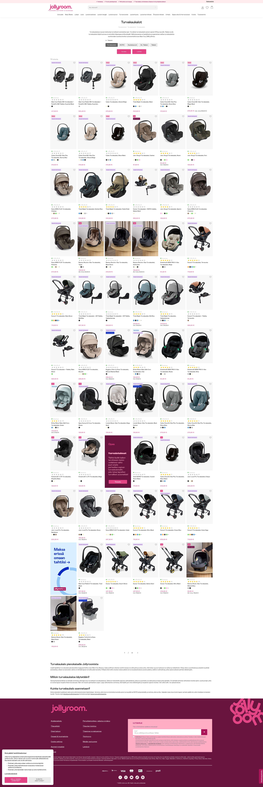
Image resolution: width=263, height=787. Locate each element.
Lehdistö (86, 747)
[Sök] (155, 7)
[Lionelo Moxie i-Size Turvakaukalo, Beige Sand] (106, 427)
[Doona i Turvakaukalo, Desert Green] (106, 588)
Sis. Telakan (144, 45)
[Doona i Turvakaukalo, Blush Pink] (112, 588)
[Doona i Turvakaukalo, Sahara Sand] (108, 588)
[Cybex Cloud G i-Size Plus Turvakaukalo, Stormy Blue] (165, 427)
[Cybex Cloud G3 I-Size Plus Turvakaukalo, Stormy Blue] (163, 106)
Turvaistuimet (122, 27)
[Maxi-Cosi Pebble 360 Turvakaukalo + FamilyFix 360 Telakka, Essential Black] (52, 106)
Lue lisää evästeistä (11, 774)
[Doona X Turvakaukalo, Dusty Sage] (194, 267)
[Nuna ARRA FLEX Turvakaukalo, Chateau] (52, 213)
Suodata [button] (124, 51)
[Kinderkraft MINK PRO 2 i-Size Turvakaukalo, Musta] (163, 267)
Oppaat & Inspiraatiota (59, 736)
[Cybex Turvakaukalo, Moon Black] (166, 106)
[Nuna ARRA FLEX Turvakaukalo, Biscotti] (79, 374)
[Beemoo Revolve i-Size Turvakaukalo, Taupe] (79, 267)
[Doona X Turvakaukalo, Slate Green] (52, 320)
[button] (207, 7)
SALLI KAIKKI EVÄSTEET (16, 780)
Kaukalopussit (132, 45)
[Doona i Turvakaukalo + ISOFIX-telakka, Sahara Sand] (133, 213)
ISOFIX (122, 45)
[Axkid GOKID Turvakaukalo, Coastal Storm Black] (133, 481)
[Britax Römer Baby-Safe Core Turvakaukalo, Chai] (133, 374)
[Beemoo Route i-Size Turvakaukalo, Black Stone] (190, 588)
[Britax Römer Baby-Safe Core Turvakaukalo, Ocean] (135, 374)
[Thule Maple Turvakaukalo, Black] (133, 106)
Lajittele (139, 51)
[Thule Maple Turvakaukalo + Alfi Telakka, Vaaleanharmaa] (106, 320)
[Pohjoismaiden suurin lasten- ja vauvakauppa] (60, 6)
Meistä (53, 752)
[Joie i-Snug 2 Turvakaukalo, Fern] (137, 160)
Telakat (153, 45)
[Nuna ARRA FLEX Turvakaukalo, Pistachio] (56, 213)
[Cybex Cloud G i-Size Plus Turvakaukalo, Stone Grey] (161, 427)
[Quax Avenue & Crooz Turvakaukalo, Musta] (79, 427)
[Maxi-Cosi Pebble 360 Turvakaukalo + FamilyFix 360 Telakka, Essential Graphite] (79, 106)
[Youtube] (131, 777)
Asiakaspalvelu (210, 1)
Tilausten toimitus (89, 726)
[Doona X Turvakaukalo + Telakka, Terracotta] (188, 320)
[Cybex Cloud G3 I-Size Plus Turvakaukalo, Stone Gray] (161, 106)
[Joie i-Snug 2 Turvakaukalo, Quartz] (139, 160)
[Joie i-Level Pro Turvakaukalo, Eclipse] (188, 481)
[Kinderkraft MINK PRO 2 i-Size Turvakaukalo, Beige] (161, 267)
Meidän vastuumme (90, 742)
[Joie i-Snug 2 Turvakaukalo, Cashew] (133, 160)
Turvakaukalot (131, 27)
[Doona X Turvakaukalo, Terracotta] (188, 267)
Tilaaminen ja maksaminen (92, 731)
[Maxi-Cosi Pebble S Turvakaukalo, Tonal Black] (79, 588)
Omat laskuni (56, 731)
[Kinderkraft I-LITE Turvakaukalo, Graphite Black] (52, 481)
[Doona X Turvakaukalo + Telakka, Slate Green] (52, 374)
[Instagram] (126, 777)
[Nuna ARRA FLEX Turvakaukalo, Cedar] (57, 213)
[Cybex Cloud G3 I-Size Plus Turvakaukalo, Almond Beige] (165, 106)
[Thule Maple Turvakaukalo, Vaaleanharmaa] (139, 106)
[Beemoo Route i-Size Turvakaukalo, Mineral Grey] (188, 588)
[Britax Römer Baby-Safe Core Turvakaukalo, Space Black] (137, 374)
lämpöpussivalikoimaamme (71, 694)
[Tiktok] (137, 777)
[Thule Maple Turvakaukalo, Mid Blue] (133, 320)
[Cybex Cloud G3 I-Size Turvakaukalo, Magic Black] (108, 106)
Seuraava (138, 652)
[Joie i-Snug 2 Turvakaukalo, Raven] (135, 160)
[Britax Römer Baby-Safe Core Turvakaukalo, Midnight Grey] (139, 374)
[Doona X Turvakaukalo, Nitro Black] (190, 267)
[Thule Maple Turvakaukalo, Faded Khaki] (137, 106)
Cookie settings (56, 742)
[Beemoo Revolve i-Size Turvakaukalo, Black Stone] (81, 267)
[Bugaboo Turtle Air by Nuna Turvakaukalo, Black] (79, 641)
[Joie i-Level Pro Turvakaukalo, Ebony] (192, 481)
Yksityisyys (87, 736)
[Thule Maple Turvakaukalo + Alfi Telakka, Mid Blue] (79, 320)
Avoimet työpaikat (57, 747)
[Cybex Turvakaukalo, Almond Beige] (106, 106)
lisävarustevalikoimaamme (98, 694)
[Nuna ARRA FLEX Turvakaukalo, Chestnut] (54, 213)
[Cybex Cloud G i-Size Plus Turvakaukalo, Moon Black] (163, 427)
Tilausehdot (55, 726)
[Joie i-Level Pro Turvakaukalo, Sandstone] (190, 481)
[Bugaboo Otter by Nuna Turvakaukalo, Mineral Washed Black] (106, 374)
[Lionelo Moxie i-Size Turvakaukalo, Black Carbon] (108, 427)
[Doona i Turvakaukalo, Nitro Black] (110, 588)
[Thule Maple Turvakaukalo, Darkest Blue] (135, 106)
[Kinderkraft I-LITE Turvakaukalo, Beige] (54, 481)
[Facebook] (120, 777)
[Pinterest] (143, 777)
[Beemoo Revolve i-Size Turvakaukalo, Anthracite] (83, 267)
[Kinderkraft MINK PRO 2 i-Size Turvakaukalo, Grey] (165, 267)
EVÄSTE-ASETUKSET (39, 780)
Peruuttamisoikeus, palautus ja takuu (96, 721)
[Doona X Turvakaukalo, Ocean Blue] (192, 267)
